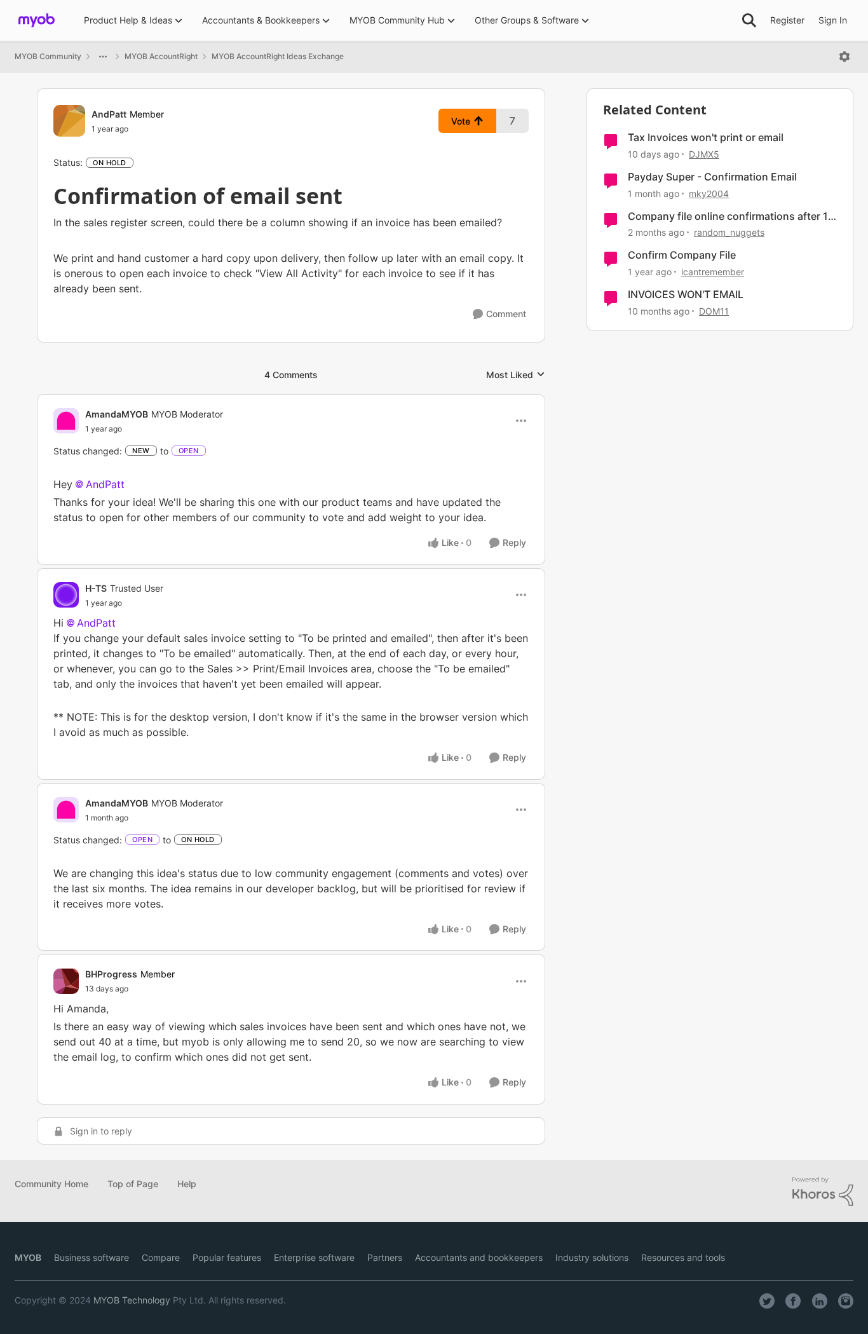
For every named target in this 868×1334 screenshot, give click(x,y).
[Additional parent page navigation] (103, 56)
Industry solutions (591, 1257)
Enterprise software (314, 1257)
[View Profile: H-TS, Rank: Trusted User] (66, 595)
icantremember (712, 271)
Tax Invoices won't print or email (705, 137)
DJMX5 (704, 154)
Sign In (832, 20)
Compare (161, 1257)
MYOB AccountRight (161, 56)
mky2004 (709, 193)
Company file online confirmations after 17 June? (731, 216)
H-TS (96, 588)
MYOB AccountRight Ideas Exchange (278, 56)
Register (787, 20)
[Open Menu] (844, 56)
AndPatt (109, 114)
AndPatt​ (96, 622)
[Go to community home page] (36, 20)
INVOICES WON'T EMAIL (685, 294)
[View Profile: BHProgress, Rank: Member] (66, 981)
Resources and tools (683, 1257)
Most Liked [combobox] (515, 375)
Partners (384, 1257)
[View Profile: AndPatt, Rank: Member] (69, 121)
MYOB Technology (131, 1300)
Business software (91, 1257)
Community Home (51, 1183)
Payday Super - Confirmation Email (712, 176)
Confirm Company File (682, 254)
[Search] (749, 20)
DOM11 (714, 311)
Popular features (227, 1257)
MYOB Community (48, 56)
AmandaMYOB (116, 414)
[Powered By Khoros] (822, 1191)
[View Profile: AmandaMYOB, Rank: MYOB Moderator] (66, 420)
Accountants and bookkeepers (479, 1257)
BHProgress (111, 974)
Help (186, 1183)
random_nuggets (729, 232)
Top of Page (132, 1183)
